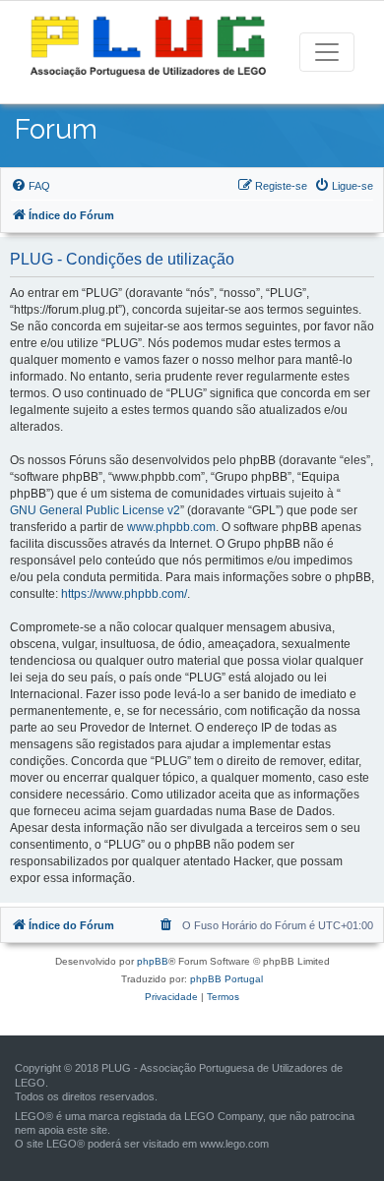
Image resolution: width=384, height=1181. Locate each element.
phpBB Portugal (226, 979)
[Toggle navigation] (326, 52)
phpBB (152, 961)
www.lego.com (234, 1144)
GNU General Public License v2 (95, 510)
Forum (56, 129)
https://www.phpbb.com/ (124, 594)
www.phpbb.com (171, 527)
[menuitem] (30, 186)
